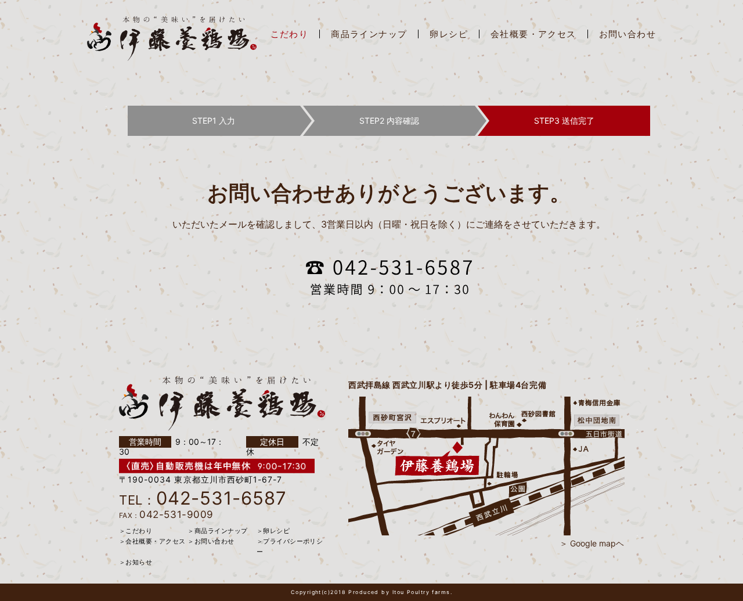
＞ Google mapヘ (592, 543)
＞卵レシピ (273, 531)
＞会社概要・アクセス (152, 541)
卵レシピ (449, 33)
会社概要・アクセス (533, 33)
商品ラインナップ (369, 33)
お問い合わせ (627, 33)
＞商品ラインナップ (217, 531)
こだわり (289, 33)
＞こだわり (135, 531)
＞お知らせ (135, 562)
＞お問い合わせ (210, 541)
